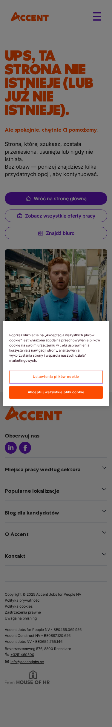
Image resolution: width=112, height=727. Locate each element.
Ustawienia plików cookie (56, 377)
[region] (56, 363)
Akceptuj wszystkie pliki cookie (56, 392)
